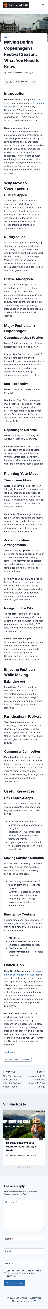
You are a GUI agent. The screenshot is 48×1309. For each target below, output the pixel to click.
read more (9, 1052)
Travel (7, 37)
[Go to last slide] (7, 1137)
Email (9, 1251)
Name (9, 1238)
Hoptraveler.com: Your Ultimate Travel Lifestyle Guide (21, 1146)
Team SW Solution (14, 73)
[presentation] (24, 1124)
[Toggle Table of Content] (32, 82)
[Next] (41, 1137)
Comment (11, 1202)
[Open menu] (42, 5)
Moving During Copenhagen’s (17, 1059)
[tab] (19, 1167)
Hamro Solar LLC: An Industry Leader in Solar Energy (36, 1079)
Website (9, 1263)
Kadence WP (29, 1301)
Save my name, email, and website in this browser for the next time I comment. (24, 1273)
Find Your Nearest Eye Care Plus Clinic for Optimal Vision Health (12, 1079)
